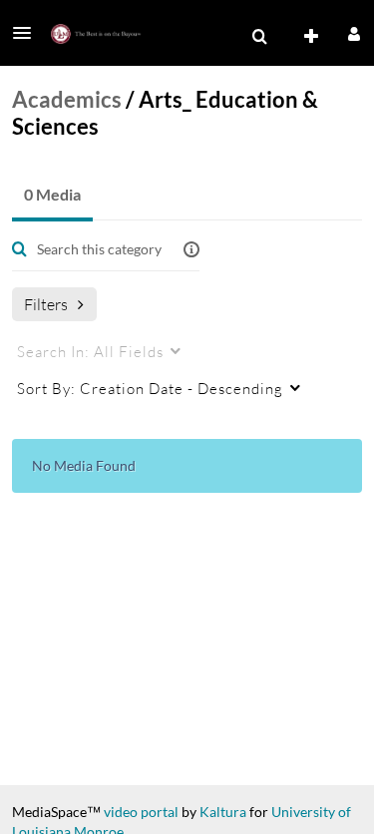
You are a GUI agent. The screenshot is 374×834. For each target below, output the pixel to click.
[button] (28, 33)
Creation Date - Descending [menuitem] (150, 388)
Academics (67, 99)
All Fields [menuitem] (90, 351)
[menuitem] (259, 37)
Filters (46, 303)
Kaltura (222, 811)
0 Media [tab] (52, 194)
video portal (141, 811)
